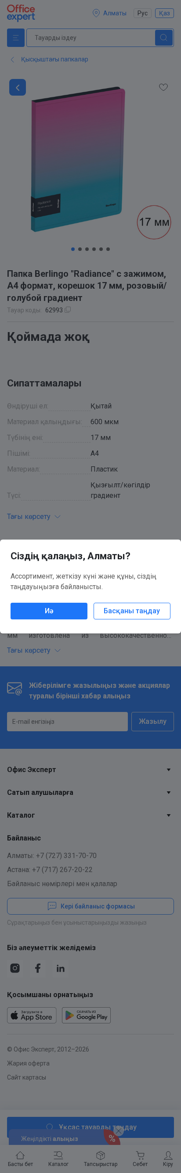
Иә (49, 611)
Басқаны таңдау (132, 611)
